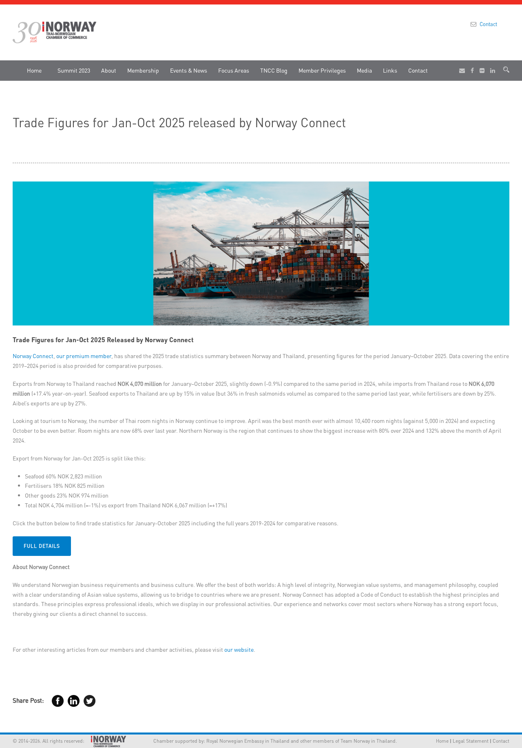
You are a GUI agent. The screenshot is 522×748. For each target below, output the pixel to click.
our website (239, 649)
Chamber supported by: (168, 741)
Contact (488, 23)
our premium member (83, 355)
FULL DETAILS (42, 546)
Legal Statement (471, 741)
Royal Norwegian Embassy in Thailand (248, 741)
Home (34, 70)
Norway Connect (33, 355)
